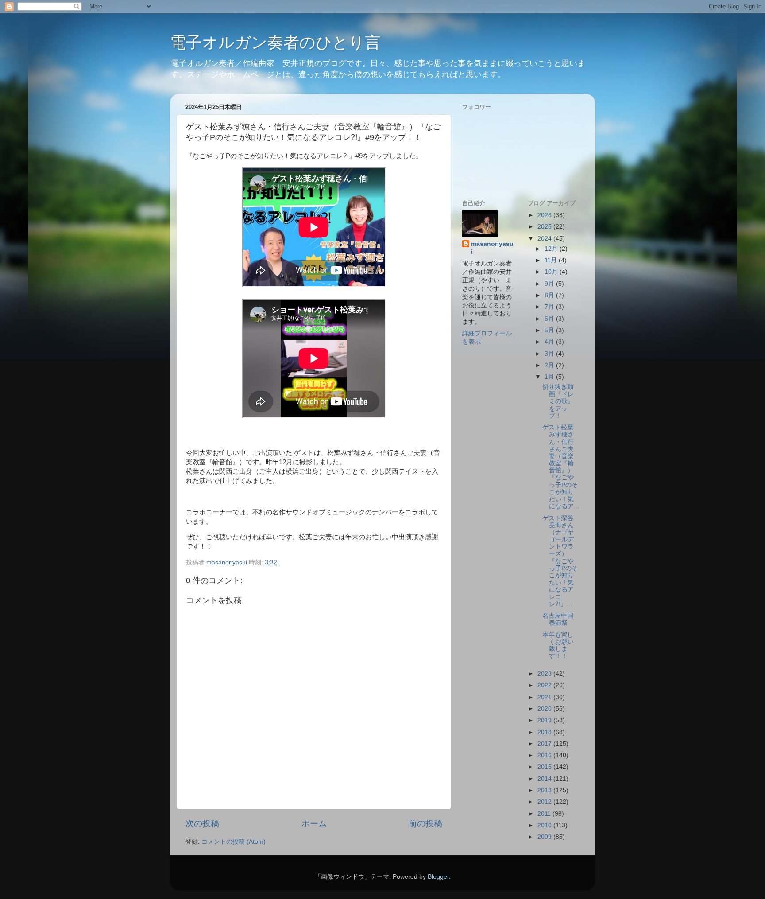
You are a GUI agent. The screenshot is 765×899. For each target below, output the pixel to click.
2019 (545, 720)
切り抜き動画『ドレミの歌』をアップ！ (558, 401)
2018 (545, 732)
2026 (545, 215)
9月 (550, 283)
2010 (545, 825)
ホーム (314, 823)
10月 (552, 272)
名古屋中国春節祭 (557, 619)
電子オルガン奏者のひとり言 (275, 42)
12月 (552, 248)
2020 (545, 708)
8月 (550, 295)
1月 (550, 377)
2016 (545, 755)
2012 (545, 801)
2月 (550, 365)
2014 (545, 778)
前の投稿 (425, 823)
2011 (544, 813)
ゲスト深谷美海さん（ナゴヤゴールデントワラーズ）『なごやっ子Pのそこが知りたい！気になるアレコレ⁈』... (560, 561)
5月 (550, 330)
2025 (545, 226)
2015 (545, 766)
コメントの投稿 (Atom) (233, 841)
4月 (550, 342)
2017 (545, 743)
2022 (545, 685)
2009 (545, 836)
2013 (545, 790)
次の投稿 (202, 823)
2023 (545, 673)
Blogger (438, 876)
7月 (550, 307)
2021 (545, 697)
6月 (550, 318)
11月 (552, 260)
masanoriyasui (492, 248)
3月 (550, 353)
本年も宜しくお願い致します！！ (558, 645)
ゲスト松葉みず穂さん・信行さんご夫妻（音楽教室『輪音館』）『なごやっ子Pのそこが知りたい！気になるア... (560, 467)
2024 (545, 238)
